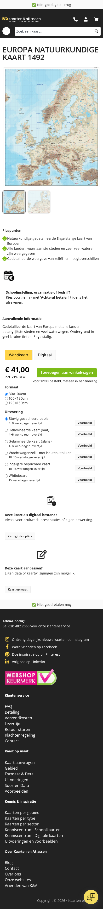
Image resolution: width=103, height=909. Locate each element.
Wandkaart (19, 354)
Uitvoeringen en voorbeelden (31, 841)
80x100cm (17, 394)
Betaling (12, 712)
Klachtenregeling (20, 735)
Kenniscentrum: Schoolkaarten (33, 829)
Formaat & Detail (20, 774)
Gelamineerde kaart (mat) (29, 430)
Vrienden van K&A (21, 885)
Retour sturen (17, 729)
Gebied (11, 768)
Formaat (11, 387)
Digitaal (45, 354)
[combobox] (53, 31)
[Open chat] (91, 897)
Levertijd (12, 723)
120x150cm (18, 403)
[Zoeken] (96, 31)
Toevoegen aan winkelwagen (66, 372)
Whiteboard (18, 475)
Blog (9, 862)
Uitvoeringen (16, 779)
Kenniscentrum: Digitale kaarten (34, 835)
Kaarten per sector (22, 824)
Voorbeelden (16, 791)
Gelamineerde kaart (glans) (30, 441)
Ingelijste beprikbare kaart (29, 464)
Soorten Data (17, 785)
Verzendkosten (18, 718)
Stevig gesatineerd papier (29, 418)
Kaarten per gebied (22, 812)
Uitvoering (14, 412)
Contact (12, 741)
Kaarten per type (20, 818)
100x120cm (18, 398)
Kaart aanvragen (20, 762)
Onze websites (18, 879)
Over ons (13, 874)
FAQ (8, 706)
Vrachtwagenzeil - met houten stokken (40, 452)
